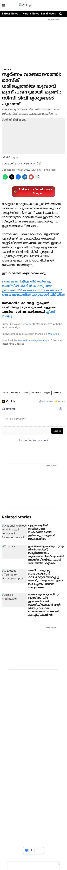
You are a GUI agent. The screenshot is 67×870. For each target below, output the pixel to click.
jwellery (57, 393)
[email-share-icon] (31, 179)
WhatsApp (53, 334)
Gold (5, 393)
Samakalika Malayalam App (32, 340)
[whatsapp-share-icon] (5, 179)
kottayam (15, 393)
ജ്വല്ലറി (47, 393)
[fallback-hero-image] (14, 531)
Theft (25, 393)
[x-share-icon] (11, 179)
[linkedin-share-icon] (24, 179)
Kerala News (31, 13)
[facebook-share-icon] (18, 179)
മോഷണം (36, 393)
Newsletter (27, 324)
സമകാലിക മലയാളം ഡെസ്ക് (21, 163)
